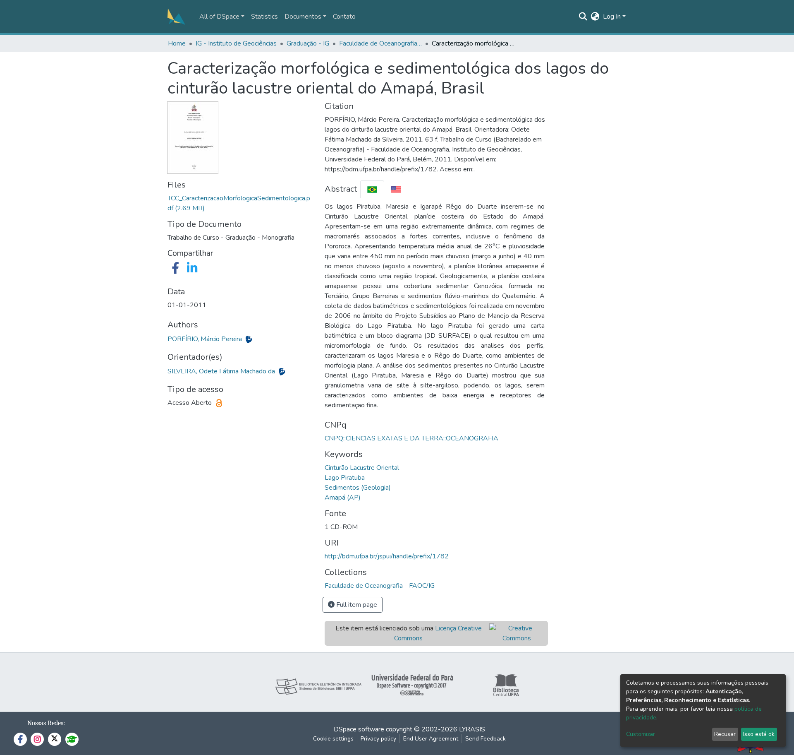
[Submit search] (583, 17)
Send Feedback (485, 739)
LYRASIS (472, 729)
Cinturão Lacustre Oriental (362, 467)
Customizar (640, 734)
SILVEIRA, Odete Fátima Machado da (222, 371)
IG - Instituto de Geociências (236, 43)
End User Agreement (430, 739)
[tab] (372, 189)
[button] (595, 17)
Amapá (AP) (343, 497)
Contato (344, 16)
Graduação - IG (308, 43)
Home (177, 43)
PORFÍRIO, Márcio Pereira (205, 339)
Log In (612, 16)
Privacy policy (378, 739)
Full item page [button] (356, 604)
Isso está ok (759, 734)
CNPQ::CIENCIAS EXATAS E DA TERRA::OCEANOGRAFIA (411, 438)
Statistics (264, 16)
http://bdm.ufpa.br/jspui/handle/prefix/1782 (387, 556)
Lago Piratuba (345, 477)
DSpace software (359, 729)
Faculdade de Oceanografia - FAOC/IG (380, 43)
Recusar (725, 734)
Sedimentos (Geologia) (358, 487)
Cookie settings (333, 739)
